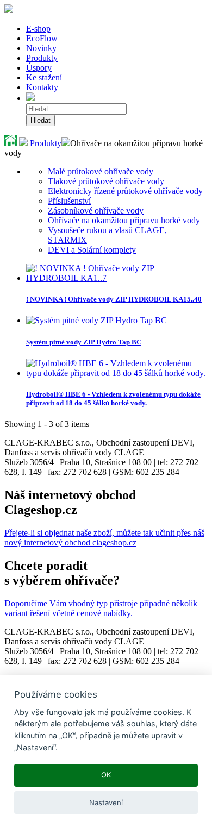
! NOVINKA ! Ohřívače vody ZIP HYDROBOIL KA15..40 (114, 299)
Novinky (41, 48)
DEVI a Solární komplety (92, 249)
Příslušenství (69, 200)
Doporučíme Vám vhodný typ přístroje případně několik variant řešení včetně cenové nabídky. (100, 608)
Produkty (42, 57)
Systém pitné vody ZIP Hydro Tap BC (83, 342)
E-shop (38, 28)
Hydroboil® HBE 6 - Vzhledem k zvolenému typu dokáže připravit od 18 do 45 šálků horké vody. (113, 398)
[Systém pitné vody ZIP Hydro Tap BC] (96, 320)
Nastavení (106, 802)
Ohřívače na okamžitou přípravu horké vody (124, 220)
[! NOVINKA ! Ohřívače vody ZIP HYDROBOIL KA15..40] (117, 278)
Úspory (39, 67)
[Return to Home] (10, 143)
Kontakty (42, 87)
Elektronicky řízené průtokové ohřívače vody (125, 191)
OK (106, 774)
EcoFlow (42, 38)
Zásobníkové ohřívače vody (96, 210)
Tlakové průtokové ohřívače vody (106, 181)
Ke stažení (44, 77)
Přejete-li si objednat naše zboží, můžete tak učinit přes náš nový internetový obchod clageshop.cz (104, 537)
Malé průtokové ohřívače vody (100, 171)
